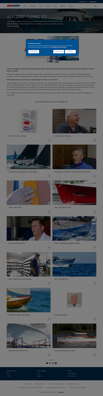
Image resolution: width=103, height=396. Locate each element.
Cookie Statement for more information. (58, 47)
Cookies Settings (33, 51)
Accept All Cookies (58, 51)
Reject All (70, 51)
